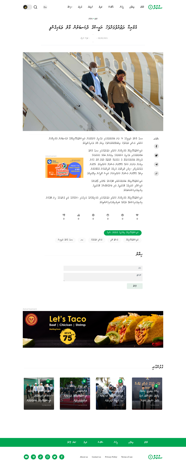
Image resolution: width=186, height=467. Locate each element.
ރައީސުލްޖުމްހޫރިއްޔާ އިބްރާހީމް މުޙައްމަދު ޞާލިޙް (123, 232)
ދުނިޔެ (80, 7)
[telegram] (156, 164)
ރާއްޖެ (142, 7)
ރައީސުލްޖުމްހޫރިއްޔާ (132, 239)
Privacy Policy (111, 457)
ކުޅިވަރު (90, 7)
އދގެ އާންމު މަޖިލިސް (65, 239)
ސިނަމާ (70, 7)
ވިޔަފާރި (132, 7)
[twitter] (156, 155)
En (45, 7)
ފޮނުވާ (134, 286)
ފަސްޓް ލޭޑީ (114, 239)
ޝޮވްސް (100, 442)
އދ (82, 239)
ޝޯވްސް (111, 7)
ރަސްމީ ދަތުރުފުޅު (96, 239)
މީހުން (121, 7)
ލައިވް (100, 7)
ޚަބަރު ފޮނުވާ (71, 442)
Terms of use (126, 457)
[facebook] (156, 146)
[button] (156, 173)
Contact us (96, 457)
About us (84, 457)
